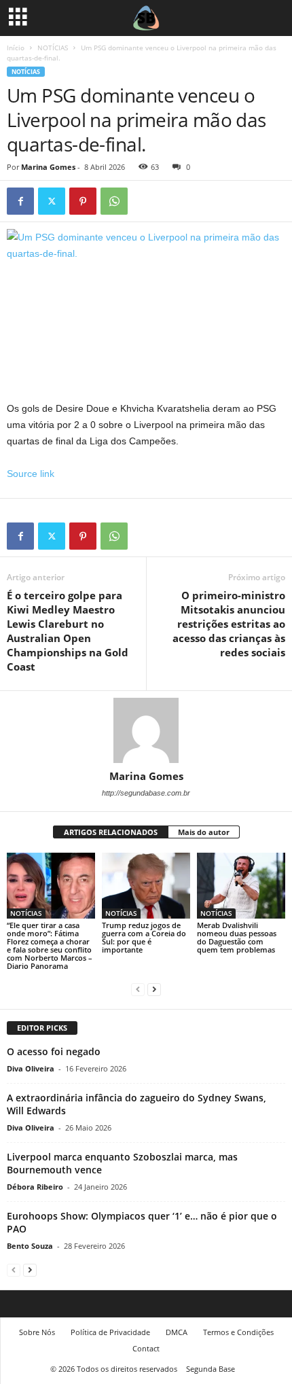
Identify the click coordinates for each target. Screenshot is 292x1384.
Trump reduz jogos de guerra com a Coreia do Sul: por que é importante (144, 937)
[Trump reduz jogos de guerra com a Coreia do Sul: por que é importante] (146, 886)
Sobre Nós (37, 1332)
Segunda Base (210, 1369)
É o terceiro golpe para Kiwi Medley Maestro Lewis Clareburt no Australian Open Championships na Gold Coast (67, 630)
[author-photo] (146, 730)
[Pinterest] (82, 201)
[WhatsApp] (114, 201)
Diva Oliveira (30, 1068)
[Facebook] (20, 201)
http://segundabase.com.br (146, 793)
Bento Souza (30, 1246)
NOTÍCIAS (52, 47)
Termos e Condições (238, 1332)
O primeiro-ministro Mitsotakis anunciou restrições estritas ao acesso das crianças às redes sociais (228, 623)
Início (15, 47)
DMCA (176, 1332)
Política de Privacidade (110, 1332)
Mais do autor (204, 832)
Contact (146, 1348)
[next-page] (154, 989)
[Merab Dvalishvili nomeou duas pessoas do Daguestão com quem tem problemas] (241, 886)
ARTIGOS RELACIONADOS (111, 832)
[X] (51, 201)
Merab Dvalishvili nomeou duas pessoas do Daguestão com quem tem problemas (236, 937)
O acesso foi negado (54, 1051)
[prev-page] (138, 989)
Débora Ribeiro (35, 1187)
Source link (30, 473)
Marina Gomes (48, 167)
